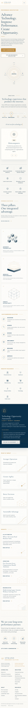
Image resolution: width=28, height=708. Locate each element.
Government (18, 678)
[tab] (4, 115)
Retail (16, 681)
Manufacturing (18, 674)
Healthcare (17, 672)
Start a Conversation (8, 50)
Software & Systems (6, 672)
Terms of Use (10, 703)
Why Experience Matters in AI (21, 694)
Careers (3, 693)
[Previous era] (12, 153)
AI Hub (16, 688)
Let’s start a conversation (8, 646)
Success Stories (18, 691)
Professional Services (20, 676)
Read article (6, 545)
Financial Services (19, 670)
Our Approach (4, 689)
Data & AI (3, 670)
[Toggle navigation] (24, 2)
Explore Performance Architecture (12, 55)
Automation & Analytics (6, 674)
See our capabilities (5, 219)
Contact (17, 697)
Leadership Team (5, 691)
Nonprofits (17, 680)
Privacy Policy (3, 703)
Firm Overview (4, 688)
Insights (17, 689)
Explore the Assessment (9, 440)
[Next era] (15, 153)
